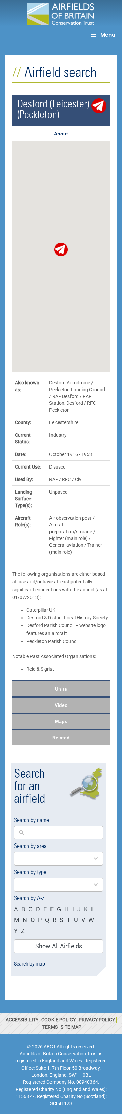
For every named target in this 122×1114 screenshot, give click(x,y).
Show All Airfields (58, 946)
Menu (107, 35)
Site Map (71, 1027)
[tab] (61, 133)
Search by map (29, 964)
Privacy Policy (97, 1019)
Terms (50, 1027)
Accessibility (22, 1019)
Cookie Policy (58, 1019)
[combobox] (51, 858)
